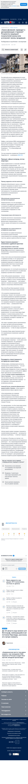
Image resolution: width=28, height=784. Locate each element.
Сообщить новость (7, 692)
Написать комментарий (11, 49)
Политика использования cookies (14, 733)
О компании (4, 703)
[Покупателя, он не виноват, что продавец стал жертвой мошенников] (3, 466)
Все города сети (6, 714)
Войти (6, 569)
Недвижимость (5, 19)
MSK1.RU (20, 155)
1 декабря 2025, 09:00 (5, 44)
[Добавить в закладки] (21, 49)
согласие (14, 6)
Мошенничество (15, 528)
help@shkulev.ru (17, 725)
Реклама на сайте (6, 699)
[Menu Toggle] (1, 23)
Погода (20, 19)
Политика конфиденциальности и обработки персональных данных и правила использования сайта (14, 738)
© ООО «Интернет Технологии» (14, 750)
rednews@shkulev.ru (20, 722)
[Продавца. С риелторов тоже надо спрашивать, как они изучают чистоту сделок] (3, 473)
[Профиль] (26, 23)
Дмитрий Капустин (11, 523)
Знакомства (13, 19)
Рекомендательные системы (14, 735)
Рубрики (3, 695)
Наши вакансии (5, 707)
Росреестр (24, 528)
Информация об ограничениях (14, 731)
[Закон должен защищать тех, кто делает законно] (3, 482)
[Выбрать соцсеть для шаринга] (25, 49)
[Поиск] (19, 23)
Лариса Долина (5, 528)
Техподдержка (5, 710)
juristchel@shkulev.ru (16, 724)
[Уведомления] (23, 23)
